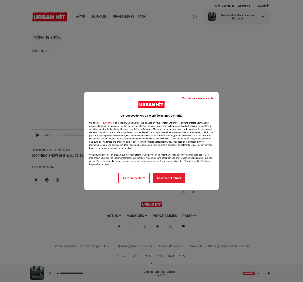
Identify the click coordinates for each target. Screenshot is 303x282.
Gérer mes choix (134, 178)
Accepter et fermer (169, 178)
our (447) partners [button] (105, 122)
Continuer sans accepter (198, 98)
